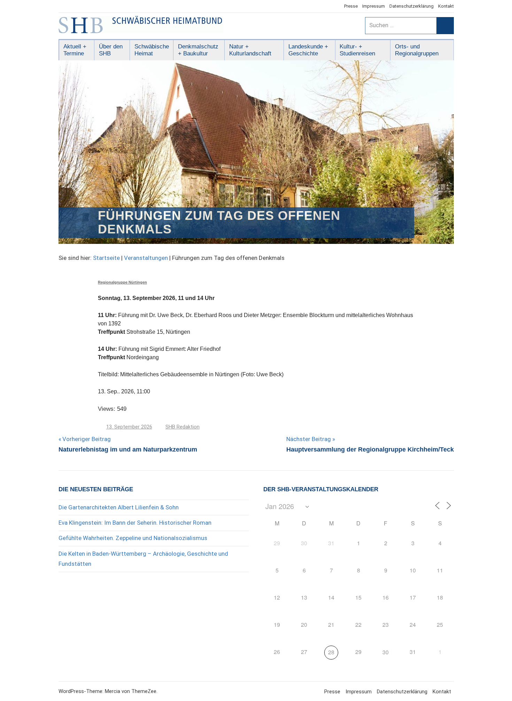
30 (385, 652)
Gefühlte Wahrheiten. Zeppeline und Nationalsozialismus (133, 537)
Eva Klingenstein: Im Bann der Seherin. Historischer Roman (135, 522)
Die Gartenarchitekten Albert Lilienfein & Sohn (119, 507)
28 (331, 652)
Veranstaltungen (146, 257)
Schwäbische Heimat (151, 50)
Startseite (106, 257)
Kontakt (446, 6)
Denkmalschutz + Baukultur (198, 50)
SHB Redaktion (182, 427)
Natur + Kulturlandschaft (250, 50)
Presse (351, 6)
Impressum (373, 6)
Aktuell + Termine (74, 50)
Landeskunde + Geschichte (308, 50)
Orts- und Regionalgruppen (417, 50)
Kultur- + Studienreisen (357, 50)
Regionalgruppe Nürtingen (122, 282)
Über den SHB (111, 50)
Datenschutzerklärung (411, 6)
